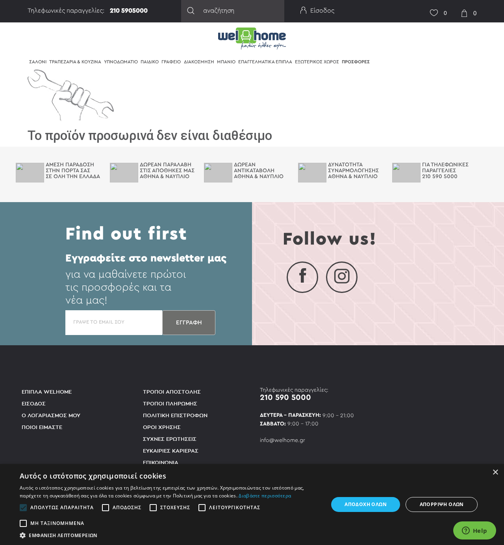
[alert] (252, 504)
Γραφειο (171, 61)
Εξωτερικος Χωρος (317, 61)
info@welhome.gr (282, 440)
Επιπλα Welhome (47, 391)
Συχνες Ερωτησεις (169, 439)
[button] (169, 535)
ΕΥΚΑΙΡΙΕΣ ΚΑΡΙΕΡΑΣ (170, 450)
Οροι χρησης (162, 427)
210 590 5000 (285, 397)
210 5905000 (129, 10)
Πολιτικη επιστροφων (175, 415)
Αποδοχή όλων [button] (366, 504)
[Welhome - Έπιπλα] (252, 38)
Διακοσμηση (199, 61)
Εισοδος (34, 403)
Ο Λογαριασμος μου (51, 415)
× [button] (495, 472)
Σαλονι (37, 61)
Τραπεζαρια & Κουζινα (75, 61)
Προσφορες (356, 61)
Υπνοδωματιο (121, 61)
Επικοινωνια (160, 462)
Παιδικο (150, 61)
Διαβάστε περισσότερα (265, 495)
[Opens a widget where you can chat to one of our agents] (474, 531)
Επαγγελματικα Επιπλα (265, 61)
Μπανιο (226, 61)
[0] (431, 8)
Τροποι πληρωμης (170, 403)
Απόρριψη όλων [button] (442, 504)
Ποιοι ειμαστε (42, 427)
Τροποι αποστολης (172, 391)
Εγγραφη (189, 323)
